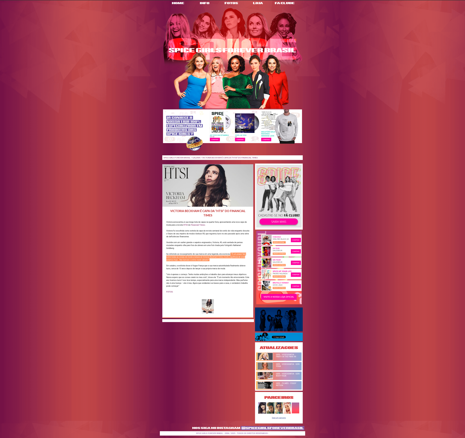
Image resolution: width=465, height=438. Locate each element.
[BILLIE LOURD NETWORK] (279, 413)
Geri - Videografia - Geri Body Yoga (288, 375)
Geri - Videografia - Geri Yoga (288, 365)
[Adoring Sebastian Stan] (270, 413)
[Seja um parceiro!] (295, 413)
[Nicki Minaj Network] (287, 413)
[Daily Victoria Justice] (262, 413)
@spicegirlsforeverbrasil (272, 428)
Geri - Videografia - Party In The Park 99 (286, 355)
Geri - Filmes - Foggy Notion (286, 384)
